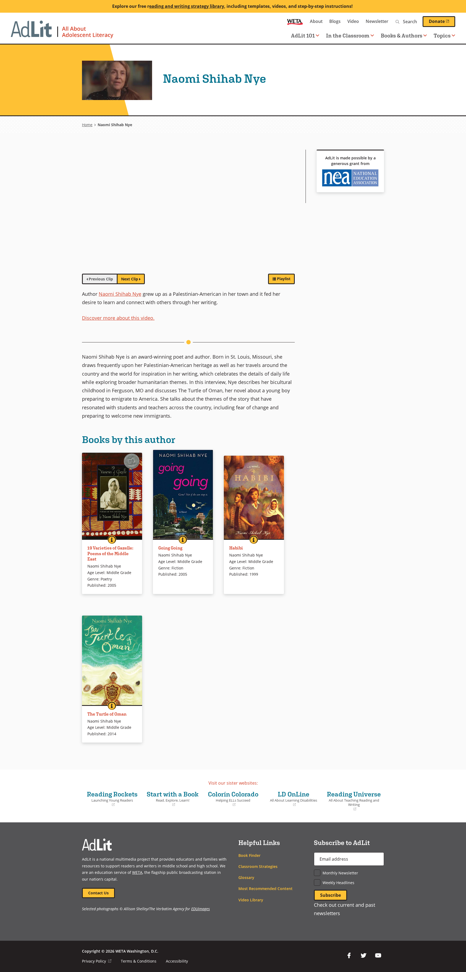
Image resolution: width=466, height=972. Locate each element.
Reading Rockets (111, 798)
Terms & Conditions (138, 961)
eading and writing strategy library (186, 6)
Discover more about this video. (118, 317)
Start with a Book (171, 798)
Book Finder (249, 855)
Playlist (283, 278)
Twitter (363, 955)
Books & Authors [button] (401, 35)
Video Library (250, 899)
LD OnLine (291, 798)
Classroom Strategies (257, 866)
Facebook (349, 955)
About (316, 21)
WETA (295, 21)
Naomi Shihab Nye (120, 293)
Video (353, 21)
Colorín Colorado (231, 798)
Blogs (335, 21)
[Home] (62, 32)
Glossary (246, 877)
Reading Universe (353, 801)
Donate (442, 21)
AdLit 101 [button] (303, 35)
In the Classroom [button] (347, 35)
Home (87, 124)
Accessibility (177, 961)
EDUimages (200, 908)
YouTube (378, 955)
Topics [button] (442, 35)
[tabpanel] (188, 209)
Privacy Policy (96, 961)
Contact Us (98, 892)
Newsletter (377, 21)
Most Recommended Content (265, 888)
